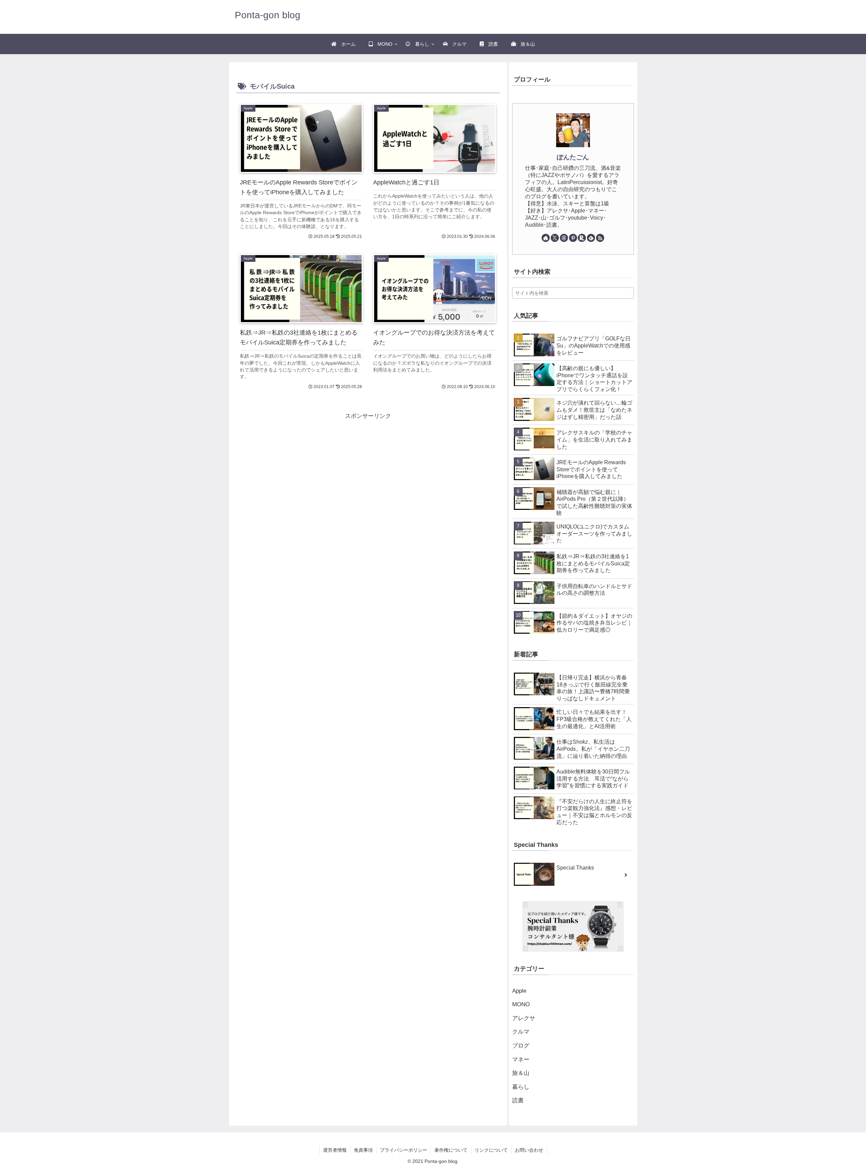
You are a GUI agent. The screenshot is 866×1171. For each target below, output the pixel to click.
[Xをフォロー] (555, 238)
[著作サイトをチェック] (546, 238)
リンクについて (491, 1150)
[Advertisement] (302, 468)
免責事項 (363, 1150)
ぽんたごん (573, 157)
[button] (623, 293)
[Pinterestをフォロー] (573, 238)
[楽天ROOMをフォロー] (582, 238)
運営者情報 (335, 1150)
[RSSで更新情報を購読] (600, 238)
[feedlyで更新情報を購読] (591, 238)
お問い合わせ (529, 1150)
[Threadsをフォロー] (564, 238)
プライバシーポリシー (403, 1150)
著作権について (451, 1150)
